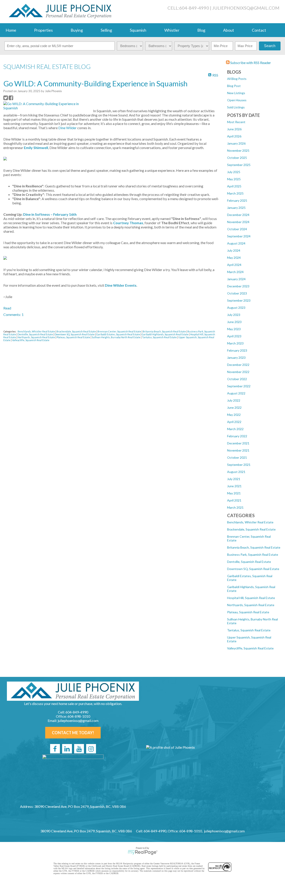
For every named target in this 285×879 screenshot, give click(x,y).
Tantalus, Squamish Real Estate (249, 630)
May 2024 (234, 257)
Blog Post (234, 86)
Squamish (138, 30)
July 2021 (233, 479)
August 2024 (236, 243)
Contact (259, 30)
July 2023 (233, 315)
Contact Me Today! (73, 732)
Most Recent (236, 122)
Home (11, 30)
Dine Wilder (67, 128)
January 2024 (236, 279)
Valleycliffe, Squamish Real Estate (250, 648)
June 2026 (234, 129)
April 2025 (234, 186)
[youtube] (79, 748)
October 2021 (237, 457)
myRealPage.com (143, 852)
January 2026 (236, 143)
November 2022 (238, 372)
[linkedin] (67, 748)
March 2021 (235, 507)
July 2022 (233, 400)
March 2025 (235, 193)
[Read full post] (46, 106)
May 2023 (234, 329)
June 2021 (234, 486)
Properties (43, 30)
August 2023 (236, 307)
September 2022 (238, 386)
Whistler (171, 30)
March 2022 (235, 429)
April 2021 (234, 500)
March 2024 (235, 272)
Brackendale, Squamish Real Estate (251, 529)
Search (269, 46)
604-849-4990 (194, 7)
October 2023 (237, 293)
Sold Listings (236, 107)
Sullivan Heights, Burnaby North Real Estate (116, 337)
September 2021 (238, 464)
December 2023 (238, 286)
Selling (106, 30)
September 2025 (238, 165)
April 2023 (234, 336)
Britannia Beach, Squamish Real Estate (253, 547)
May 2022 (234, 415)
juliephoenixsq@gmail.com (245, 7)
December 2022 (238, 365)
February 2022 (237, 436)
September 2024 (238, 236)
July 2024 (233, 250)
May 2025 (234, 179)
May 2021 (234, 493)
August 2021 (236, 472)
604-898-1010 (78, 716)
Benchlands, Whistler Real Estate (250, 522)
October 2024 (237, 229)
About (228, 30)
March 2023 (235, 343)
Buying (77, 30)
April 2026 (234, 136)
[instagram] (91, 748)
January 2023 (236, 357)
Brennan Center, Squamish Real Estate (120, 331)
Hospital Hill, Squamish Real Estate (251, 598)
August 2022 (236, 393)
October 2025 (237, 158)
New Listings (236, 93)
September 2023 (238, 300)
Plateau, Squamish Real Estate (248, 612)
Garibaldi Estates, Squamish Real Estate (118, 334)
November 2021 (238, 450)
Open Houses (236, 100)
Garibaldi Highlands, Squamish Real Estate (165, 334)
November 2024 (238, 222)
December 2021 (238, 443)
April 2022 (234, 422)
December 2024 (238, 215)
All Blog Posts (236, 79)
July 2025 (233, 172)
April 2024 (234, 265)
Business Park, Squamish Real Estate (252, 554)
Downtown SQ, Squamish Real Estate (253, 569)
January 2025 (236, 207)
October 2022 (237, 379)
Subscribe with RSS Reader (250, 62)
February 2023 (237, 350)
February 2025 (237, 200)
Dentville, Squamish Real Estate (249, 562)
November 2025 (238, 150)
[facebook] (55, 748)
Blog (201, 30)
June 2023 (234, 322)
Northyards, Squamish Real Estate (250, 605)
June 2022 (234, 407)
